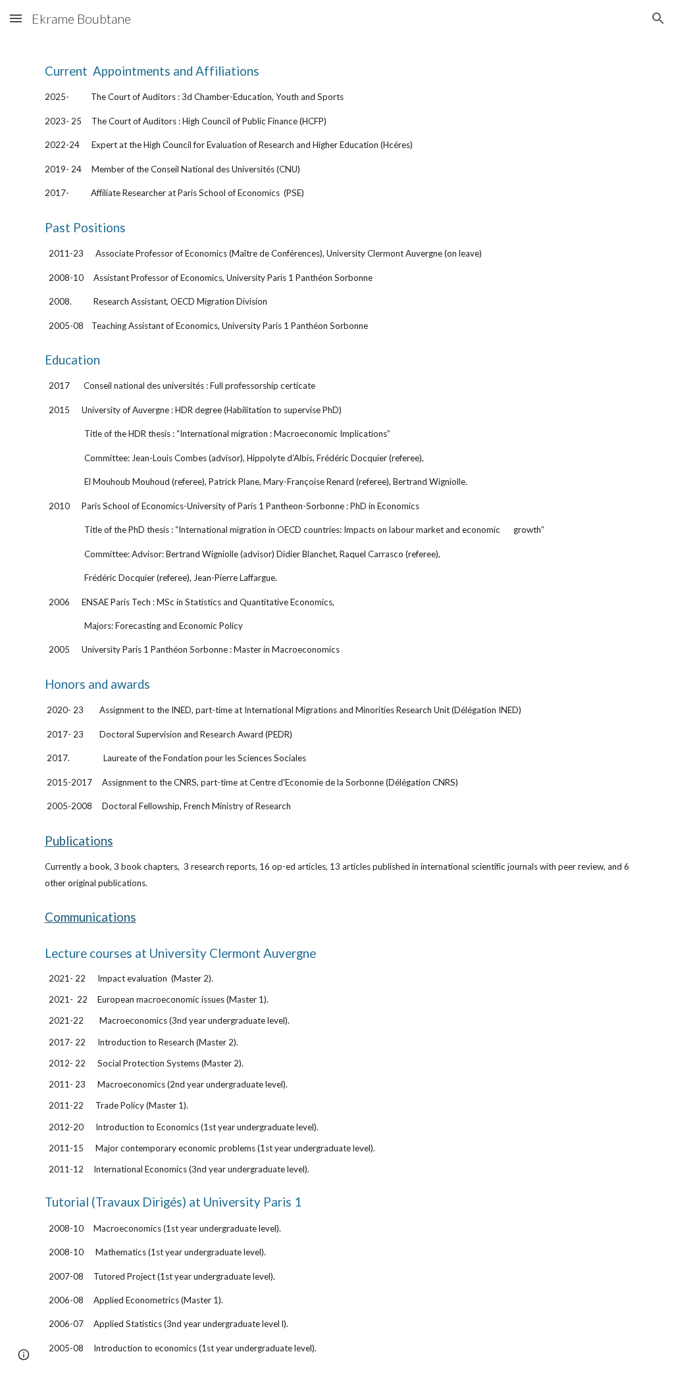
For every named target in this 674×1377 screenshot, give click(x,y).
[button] (16, 18)
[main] (337, 707)
